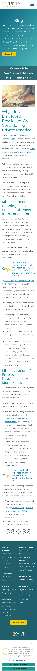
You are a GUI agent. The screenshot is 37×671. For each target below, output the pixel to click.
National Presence (26, 580)
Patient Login (18, 622)
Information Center (18, 68)
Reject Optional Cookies (18, 668)
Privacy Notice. (21, 660)
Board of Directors (9, 609)
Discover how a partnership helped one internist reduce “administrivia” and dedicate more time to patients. (23, 269)
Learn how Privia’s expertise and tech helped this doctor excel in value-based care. (22, 475)
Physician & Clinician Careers (27, 591)
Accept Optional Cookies (18, 664)
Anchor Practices (25, 570)
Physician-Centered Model (26, 552)
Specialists (6, 564)
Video (28, 78)
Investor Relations (9, 603)
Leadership (6, 606)
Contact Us (23, 599)
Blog (8, 78)
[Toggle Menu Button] (32, 4)
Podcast (18, 78)
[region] (18, 655)
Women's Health (8, 557)
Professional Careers (26, 596)
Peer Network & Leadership (25, 558)
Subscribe (9, 54)
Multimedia (27, 73)
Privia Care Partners (26, 567)
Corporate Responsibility (7, 614)
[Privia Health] (11, 4)
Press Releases (11, 73)
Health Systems (8, 567)
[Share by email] (24, 531)
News (21, 603)
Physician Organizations (7, 572)
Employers (6, 577)
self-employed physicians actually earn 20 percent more (16, 418)
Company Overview (9, 590)
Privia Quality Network (7, 594)
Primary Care (7, 554)
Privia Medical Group (27, 563)
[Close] (32, 644)
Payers (4, 580)
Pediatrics (5, 560)
